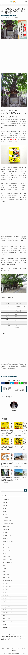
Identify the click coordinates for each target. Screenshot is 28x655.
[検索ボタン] (26, 2)
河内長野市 (5, 583)
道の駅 (4, 624)
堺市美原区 (5, 532)
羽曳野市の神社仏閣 (7, 610)
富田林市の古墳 (6, 556)
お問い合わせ (23, 648)
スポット (5, 514)
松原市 (4, 571)
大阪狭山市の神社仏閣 (8, 541)
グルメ (4, 511)
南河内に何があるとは (6, 648)
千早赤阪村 (5, 517)
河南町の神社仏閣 (7, 598)
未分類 (4, 568)
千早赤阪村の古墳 (7, 520)
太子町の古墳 (6, 547)
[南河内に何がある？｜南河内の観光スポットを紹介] (14, 2)
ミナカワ (14, 410)
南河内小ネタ (6, 529)
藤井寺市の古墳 (6, 618)
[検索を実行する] (25, 490)
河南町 (4, 592)
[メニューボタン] (2, 2)
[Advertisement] (14, 57)
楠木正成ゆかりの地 (7, 580)
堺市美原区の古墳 (7, 535)
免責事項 (14, 650)
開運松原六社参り (7, 627)
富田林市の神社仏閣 (7, 559)
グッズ (4, 508)
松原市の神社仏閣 (7, 577)
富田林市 (5, 553)
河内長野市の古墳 (7, 586)
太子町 (4, 544)
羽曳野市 (5, 604)
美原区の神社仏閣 (7, 601)
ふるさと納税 (6, 499)
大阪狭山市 (5, 538)
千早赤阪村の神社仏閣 (8, 523)
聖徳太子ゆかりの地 (7, 613)
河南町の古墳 (6, 595)
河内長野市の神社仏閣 (8, 589)
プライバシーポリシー (15, 648)
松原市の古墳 (6, 574)
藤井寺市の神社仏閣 (11, 15)
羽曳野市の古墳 (6, 607)
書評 (4, 565)
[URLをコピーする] (25, 383)
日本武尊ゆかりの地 (7, 562)
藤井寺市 (4, 15)
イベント (5, 502)
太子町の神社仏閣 (7, 550)
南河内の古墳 (6, 526)
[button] (3, 383)
